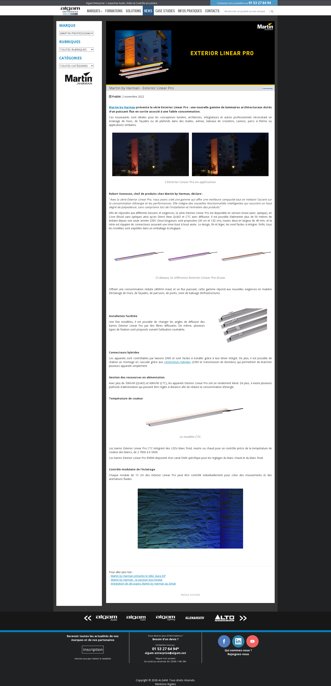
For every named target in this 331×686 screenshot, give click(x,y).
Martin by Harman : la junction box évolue (136, 580)
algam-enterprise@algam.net (165, 653)
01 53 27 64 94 (260, 3)
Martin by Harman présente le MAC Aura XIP (138, 576)
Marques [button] (93, 10)
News (148, 10)
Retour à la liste (190, 594)
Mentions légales (165, 684)
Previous (87, 618)
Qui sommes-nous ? (238, 650)
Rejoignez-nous (238, 654)
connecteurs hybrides (177, 362)
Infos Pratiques (190, 10)
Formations (114, 10)
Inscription (93, 649)
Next (243, 618)
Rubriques (69, 41)
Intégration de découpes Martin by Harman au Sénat (143, 583)
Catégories (70, 58)
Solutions (133, 10)
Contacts (212, 10)
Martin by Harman (122, 107)
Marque (67, 25)
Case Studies (165, 10)
